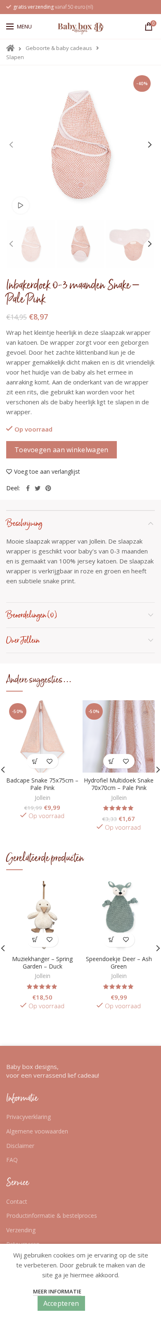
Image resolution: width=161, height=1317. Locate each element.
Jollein (42, 798)
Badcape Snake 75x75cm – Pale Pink (42, 784)
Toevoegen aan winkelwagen (61, 449)
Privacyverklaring (28, 1117)
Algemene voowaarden (37, 1131)
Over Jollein (23, 640)
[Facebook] (28, 488)
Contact (16, 1201)
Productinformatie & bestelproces (51, 1215)
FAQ (12, 1160)
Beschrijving (24, 523)
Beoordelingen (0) (31, 615)
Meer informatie (57, 1291)
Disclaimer (20, 1146)
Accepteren (61, 1303)
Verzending (21, 1230)
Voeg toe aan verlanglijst (47, 472)
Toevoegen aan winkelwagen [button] (35, 761)
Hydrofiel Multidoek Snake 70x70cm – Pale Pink (119, 784)
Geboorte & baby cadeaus (59, 48)
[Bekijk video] (20, 205)
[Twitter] (37, 488)
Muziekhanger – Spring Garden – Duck (42, 962)
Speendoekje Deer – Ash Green (119, 962)
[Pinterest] (48, 488)
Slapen (15, 57)
